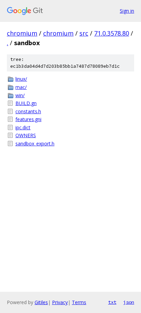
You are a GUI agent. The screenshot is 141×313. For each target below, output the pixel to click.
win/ (20, 95)
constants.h (28, 111)
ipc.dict (22, 127)
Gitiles (41, 302)
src (83, 33)
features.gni (28, 119)
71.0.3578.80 (111, 33)
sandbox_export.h (34, 143)
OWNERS (25, 135)
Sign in (127, 11)
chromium (22, 33)
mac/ (21, 87)
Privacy (60, 302)
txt (112, 302)
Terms (79, 302)
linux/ (21, 79)
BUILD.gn (26, 103)
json (128, 302)
